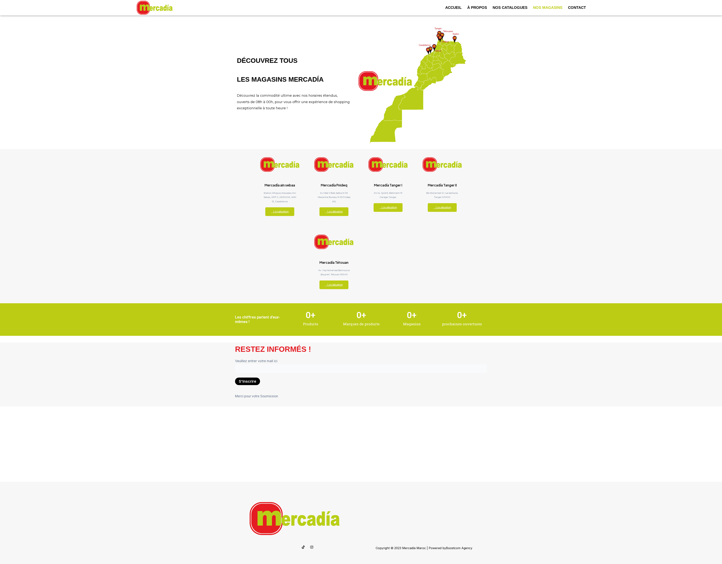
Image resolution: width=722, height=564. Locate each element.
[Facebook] (278, 547)
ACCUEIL (453, 7)
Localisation (281, 211)
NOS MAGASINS (547, 7)
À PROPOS (477, 7)
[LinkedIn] (286, 547)
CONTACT (577, 7)
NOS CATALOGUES (510, 7)
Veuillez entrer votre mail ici (256, 361)
